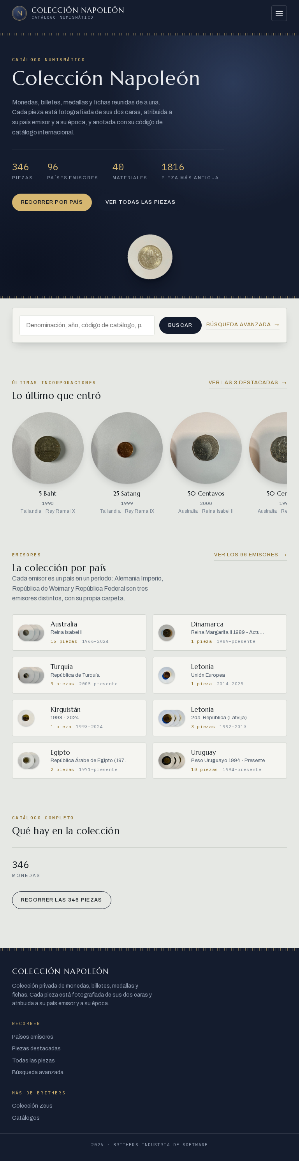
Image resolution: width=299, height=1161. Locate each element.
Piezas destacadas (36, 1049)
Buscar (180, 325)
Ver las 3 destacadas (248, 382)
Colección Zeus (32, 1106)
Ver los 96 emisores (250, 555)
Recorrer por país (52, 202)
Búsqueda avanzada (243, 324)
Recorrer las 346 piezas (61, 900)
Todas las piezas (33, 1061)
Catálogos (26, 1118)
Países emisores (32, 1037)
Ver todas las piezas (141, 202)
